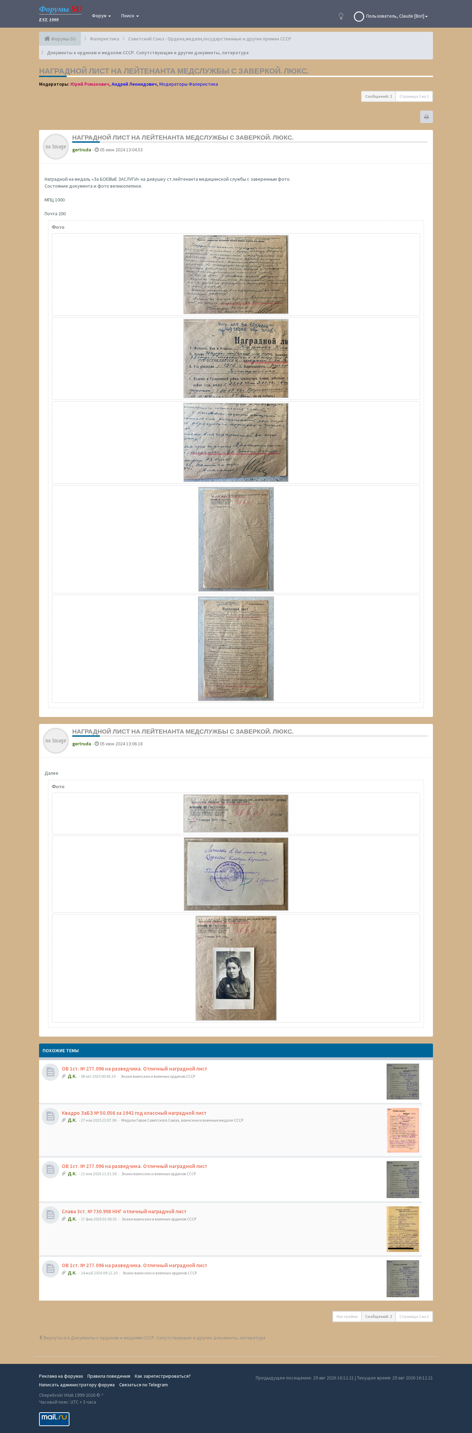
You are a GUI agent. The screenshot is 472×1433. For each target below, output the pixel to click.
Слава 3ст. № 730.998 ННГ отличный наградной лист (124, 1211)
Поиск (128, 15)
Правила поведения (108, 1376)
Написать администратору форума (77, 1385)
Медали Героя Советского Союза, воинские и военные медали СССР (182, 1120)
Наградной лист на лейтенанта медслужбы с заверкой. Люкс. (173, 70)
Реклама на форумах (61, 1376)
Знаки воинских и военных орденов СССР (158, 1076)
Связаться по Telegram (143, 1385)
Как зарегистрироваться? (163, 1376)
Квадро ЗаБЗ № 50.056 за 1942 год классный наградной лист (134, 1113)
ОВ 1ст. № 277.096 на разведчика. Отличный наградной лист (134, 1068)
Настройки (347, 1316)
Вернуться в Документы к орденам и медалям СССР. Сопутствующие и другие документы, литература (154, 1338)
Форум (99, 15)
